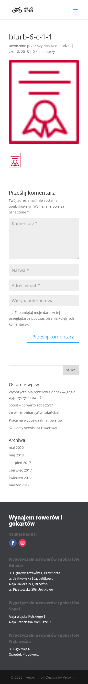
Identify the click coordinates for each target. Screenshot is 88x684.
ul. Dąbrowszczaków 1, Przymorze (34, 573)
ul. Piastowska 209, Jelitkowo (31, 589)
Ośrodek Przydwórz (24, 654)
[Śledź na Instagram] (22, 543)
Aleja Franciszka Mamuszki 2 (30, 622)
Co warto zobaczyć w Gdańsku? (34, 412)
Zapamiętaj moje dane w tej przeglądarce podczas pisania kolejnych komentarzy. (41, 318)
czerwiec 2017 (20, 470)
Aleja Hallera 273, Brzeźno (28, 584)
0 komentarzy (44, 51)
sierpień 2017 (20, 462)
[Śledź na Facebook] (13, 543)
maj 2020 (16, 447)
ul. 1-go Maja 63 (20, 649)
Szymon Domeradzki (53, 45)
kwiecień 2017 (20, 477)
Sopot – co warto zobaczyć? (31, 405)
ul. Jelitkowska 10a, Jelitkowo (31, 578)
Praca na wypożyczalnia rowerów (36, 420)
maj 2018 (16, 455)
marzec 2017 (19, 485)
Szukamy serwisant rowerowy (33, 427)
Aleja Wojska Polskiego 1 (27, 616)
